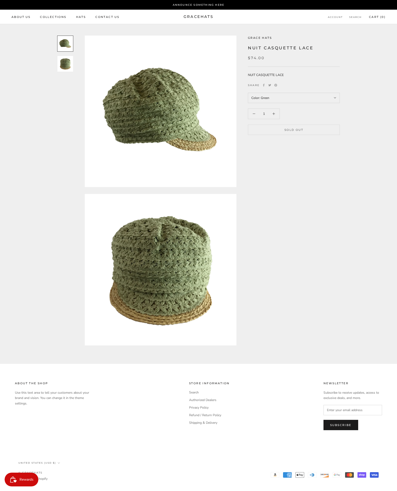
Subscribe (341, 425)
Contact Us (107, 17)
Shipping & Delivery (203, 423)
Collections (53, 17)
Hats (81, 17)
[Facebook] (263, 85)
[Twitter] (269, 85)
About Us (20, 17)
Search (355, 17)
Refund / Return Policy (205, 415)
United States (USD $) (37, 462)
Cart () (377, 17)
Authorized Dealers (202, 400)
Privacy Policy (199, 407)
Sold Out (293, 129)
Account (335, 17)
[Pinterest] (275, 85)
